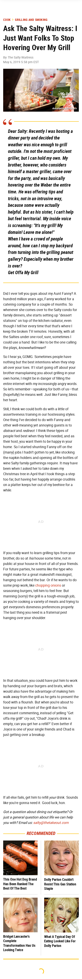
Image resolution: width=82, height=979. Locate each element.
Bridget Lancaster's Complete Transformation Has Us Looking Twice (19, 943)
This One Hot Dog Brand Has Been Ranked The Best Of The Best (20, 883)
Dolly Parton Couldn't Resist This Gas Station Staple (60, 884)
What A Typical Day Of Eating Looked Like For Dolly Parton (60, 941)
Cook (7, 19)
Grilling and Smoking (31, 19)
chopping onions (48, 585)
